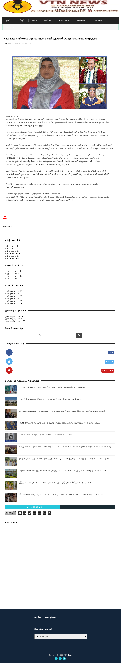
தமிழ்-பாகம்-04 (12, 253)
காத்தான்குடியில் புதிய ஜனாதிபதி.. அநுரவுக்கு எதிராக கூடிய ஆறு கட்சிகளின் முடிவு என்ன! (62, 410)
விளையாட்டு (64, 20)
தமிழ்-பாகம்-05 (12, 255)
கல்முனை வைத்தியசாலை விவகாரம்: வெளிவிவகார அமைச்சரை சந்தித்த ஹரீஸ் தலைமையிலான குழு (66, 446)
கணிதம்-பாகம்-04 (14, 298)
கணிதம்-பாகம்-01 (14, 291)
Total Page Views (33, 506)
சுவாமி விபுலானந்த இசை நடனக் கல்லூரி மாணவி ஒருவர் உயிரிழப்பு (50, 398)
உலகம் (34, 20)
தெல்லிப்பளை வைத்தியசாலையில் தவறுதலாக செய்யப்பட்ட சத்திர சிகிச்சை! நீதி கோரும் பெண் (63, 470)
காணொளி (10, 27)
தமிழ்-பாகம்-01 (12, 245)
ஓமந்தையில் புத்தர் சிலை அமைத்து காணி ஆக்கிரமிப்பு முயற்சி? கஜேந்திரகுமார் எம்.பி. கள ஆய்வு (64, 458)
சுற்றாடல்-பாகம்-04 (14, 278)
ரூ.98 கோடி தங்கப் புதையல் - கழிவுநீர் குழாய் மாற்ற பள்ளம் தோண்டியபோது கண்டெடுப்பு (59, 422)
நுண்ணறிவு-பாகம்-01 (15, 316)
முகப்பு (8, 20)
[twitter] (64, 658)
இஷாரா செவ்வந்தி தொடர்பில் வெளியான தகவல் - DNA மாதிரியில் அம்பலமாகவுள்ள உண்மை (61, 494)
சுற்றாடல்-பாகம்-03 (14, 276)
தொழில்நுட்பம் (82, 20)
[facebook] (56, 658)
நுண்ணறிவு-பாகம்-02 (15, 318)
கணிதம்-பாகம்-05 (14, 301)
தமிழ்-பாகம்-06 (12, 258)
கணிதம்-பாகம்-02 (14, 293)
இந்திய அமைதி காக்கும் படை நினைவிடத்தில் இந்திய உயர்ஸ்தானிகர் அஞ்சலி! (55, 482)
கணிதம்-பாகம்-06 (14, 303)
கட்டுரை (98, 20)
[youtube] (60, 658)
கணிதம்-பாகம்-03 (14, 296)
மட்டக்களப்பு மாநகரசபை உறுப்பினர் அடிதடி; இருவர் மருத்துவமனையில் (52, 386)
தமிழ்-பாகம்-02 (12, 248)
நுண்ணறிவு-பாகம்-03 (15, 321)
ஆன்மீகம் (48, 20)
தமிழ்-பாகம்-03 (12, 250)
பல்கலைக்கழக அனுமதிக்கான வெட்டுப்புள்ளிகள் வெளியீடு (46, 434)
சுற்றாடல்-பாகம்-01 (14, 271)
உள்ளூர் (21, 20)
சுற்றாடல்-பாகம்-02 (14, 273)
